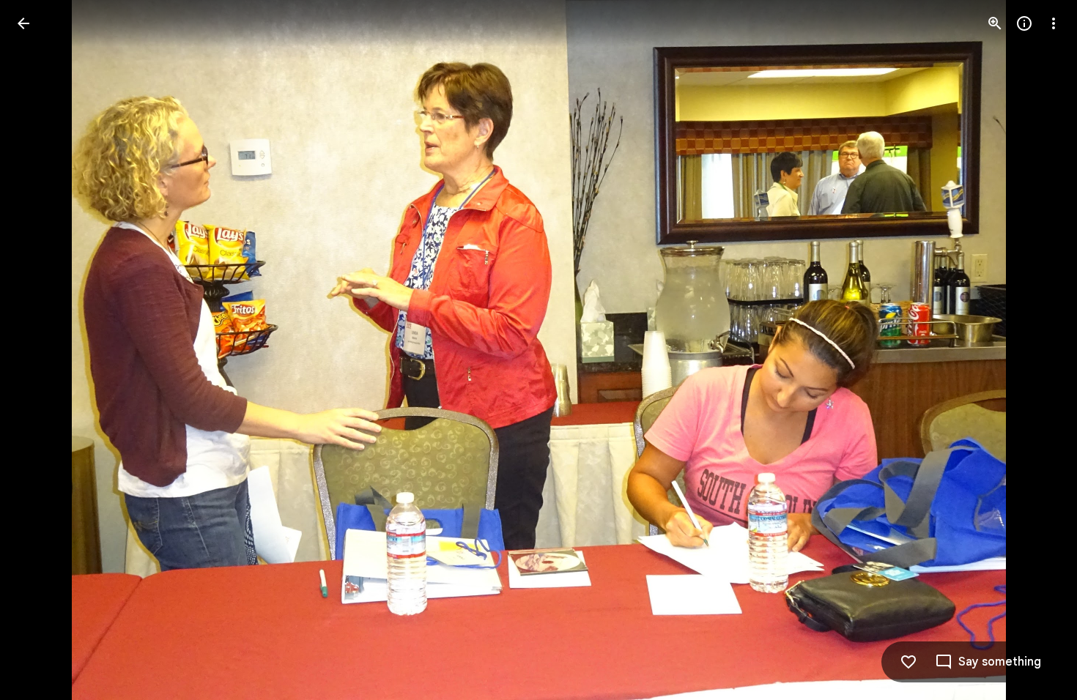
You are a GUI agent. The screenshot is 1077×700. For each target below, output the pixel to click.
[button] (41, 350)
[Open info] (1024, 23)
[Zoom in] (995, 23)
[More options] (1053, 23)
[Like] (908, 662)
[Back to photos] (23, 23)
